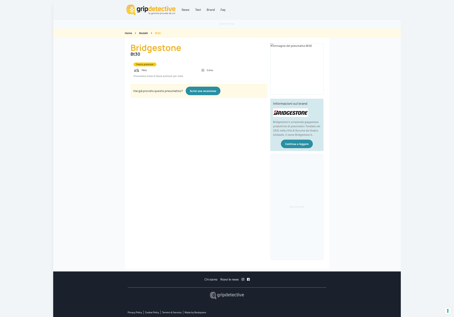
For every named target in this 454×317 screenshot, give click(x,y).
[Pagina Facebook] (248, 279)
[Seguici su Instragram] (243, 279)
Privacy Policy (135, 312)
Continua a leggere (297, 144)
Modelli (143, 33)
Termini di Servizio (172, 312)
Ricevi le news (229, 279)
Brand (211, 9)
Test (198, 9)
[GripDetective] (227, 295)
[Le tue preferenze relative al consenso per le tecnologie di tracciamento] (447, 310)
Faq (222, 9)
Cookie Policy (152, 312)
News (185, 9)
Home (128, 33)
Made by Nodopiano (195, 312)
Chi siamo (210, 279)
